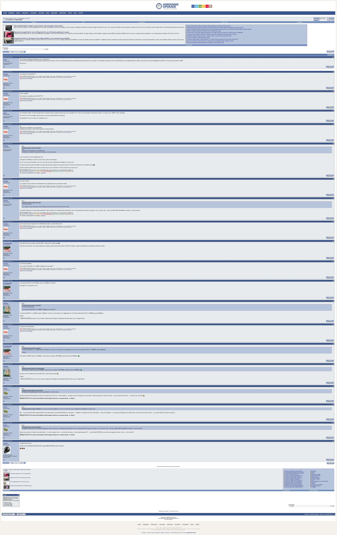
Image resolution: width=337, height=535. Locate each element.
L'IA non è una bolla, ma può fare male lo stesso (198, 37)
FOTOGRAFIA (33, 13)
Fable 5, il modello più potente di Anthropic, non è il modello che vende (204, 31)
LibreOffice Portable (316, 474)
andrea (5, 303)
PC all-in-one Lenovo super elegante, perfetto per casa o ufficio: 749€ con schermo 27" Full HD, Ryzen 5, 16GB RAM (215, 32)
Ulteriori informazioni (195, 528)
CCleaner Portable (316, 477)
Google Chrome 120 (316, 485)
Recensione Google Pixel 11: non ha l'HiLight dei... (20, 473)
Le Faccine (5, 503)
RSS (181, 532)
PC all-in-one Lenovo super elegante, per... (294, 475)
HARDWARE (11, 13)
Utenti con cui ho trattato (26, 78)
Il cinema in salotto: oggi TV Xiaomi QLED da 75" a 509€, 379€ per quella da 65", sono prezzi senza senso (212, 39)
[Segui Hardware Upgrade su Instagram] (210, 6)
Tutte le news (189, 45)
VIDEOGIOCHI (25, 13)
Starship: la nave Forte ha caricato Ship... (294, 484)
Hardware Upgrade (314, 514)
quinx (5, 59)
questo (53, 223)
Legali (148, 532)
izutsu (5, 388)
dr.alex (5, 443)
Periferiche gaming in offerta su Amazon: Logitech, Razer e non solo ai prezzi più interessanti (209, 36)
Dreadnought (7, 243)
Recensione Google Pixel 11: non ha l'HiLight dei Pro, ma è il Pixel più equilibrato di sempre (41, 32)
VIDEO (192, 524)
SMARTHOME (62, 13)
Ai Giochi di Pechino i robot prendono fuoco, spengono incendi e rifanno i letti (205, 42)
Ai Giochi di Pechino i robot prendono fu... (294, 482)
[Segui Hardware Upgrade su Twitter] (196, 6)
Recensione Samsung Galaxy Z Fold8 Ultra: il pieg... (21, 485)
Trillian (313, 483)
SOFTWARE (41, 13)
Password (316, 20)
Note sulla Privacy (328, 514)
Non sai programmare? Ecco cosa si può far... (19, 481)
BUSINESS (177, 524)
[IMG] (8, 504)
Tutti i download (314, 490)
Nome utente (316, 18)
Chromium (314, 471)
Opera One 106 (315, 476)
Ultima (21, 51)
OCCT (313, 473)
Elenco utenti (224, 22)
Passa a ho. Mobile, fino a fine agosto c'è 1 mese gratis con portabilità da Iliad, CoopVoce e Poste (210, 41)
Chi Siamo (143, 532)
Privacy (152, 532)
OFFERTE (81, 13)
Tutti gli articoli (6, 45)
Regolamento (142, 22)
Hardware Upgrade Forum (10, 18)
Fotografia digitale (21, 18)
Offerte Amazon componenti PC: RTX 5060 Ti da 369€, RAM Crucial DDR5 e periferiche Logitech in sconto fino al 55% (215, 27)
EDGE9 (47, 13)
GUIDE (75, 13)
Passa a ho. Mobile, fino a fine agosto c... (294, 481)
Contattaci (306, 514)
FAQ (83, 22)
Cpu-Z (313, 480)
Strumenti (330, 54)
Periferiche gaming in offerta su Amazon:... (294, 477)
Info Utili (27, 18)
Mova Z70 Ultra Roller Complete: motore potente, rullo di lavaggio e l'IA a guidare (38, 26)
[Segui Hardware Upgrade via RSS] (203, 6)
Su (334, 514)
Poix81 (5, 74)
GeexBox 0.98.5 (68, 77)
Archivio (321, 514)
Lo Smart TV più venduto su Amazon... (293, 476)
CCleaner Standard (316, 479)
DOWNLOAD (170, 524)
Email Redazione (175, 532)
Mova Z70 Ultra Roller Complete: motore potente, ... (21, 469)
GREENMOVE (54, 13)
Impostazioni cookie (191, 532)
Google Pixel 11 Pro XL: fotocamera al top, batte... (20, 477)
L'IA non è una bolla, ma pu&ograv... (292, 479)
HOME (5, 13)
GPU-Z (313, 472)
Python (5, 146)
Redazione (167, 532)
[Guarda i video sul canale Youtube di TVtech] (207, 6)
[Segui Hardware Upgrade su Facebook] (193, 6)
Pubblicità (157, 532)
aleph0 (38, 173)
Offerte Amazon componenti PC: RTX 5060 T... (295, 472)
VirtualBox (314, 487)
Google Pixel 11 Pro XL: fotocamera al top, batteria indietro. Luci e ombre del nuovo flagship (42, 38)
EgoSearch (299, 22)
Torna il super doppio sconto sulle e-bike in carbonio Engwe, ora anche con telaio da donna (209, 26)
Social (184, 532)
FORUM (70, 13)
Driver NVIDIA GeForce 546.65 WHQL (320, 481)
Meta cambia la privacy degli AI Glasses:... (294, 487)
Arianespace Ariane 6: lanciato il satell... (293, 483)
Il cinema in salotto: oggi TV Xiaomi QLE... (294, 480)
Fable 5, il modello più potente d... (292, 474)
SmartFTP (314, 482)
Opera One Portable (316, 475)
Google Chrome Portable (317, 484)
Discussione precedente (163, 466)
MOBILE (18, 13)
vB (7, 502)
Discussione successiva (174, 466)
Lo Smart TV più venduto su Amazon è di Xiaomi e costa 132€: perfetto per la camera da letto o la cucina (212, 34)
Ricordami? (331, 18)
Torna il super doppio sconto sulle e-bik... (294, 471)
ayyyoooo (43, 173)
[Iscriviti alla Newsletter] (200, 6)
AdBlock (162, 532)
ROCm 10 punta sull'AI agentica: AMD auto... (294, 485)
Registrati (34, 22)
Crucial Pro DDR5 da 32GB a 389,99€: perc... (295, 473)
